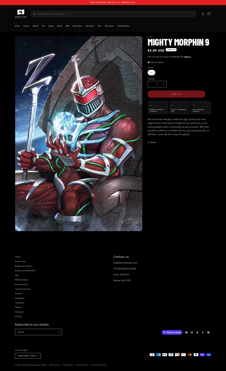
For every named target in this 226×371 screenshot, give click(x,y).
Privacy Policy (21, 284)
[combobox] (113, 14)
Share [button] (153, 142)
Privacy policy (67, 365)
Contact (18, 293)
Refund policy (21, 279)
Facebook (19, 302)
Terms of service (82, 365)
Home (17, 257)
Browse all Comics (23, 266)
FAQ (17, 275)
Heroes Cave (26, 365)
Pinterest (19, 312)
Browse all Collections (25, 270)
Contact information (98, 365)
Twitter (18, 307)
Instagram (19, 298)
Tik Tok (18, 316)
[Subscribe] (59, 332)
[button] (209, 14)
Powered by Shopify (39, 365)
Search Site (20, 261)
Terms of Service (23, 289)
